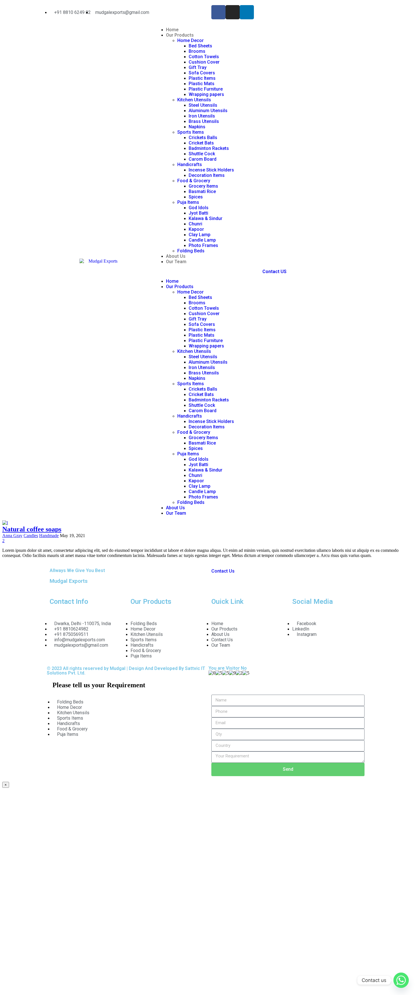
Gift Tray (198, 67)
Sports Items (190, 132)
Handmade (49, 535)
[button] (208, 271)
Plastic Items (202, 78)
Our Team (176, 261)
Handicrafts (189, 164)
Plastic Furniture (206, 89)
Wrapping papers (206, 94)
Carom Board (202, 159)
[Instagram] (233, 12)
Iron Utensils (202, 116)
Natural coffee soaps (31, 529)
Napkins (197, 126)
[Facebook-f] (218, 12)
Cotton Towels (204, 56)
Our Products (180, 35)
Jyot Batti (199, 213)
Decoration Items (207, 175)
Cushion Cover (204, 62)
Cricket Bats (201, 143)
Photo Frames (203, 245)
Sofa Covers (202, 73)
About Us (176, 256)
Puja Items (188, 202)
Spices (196, 197)
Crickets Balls (203, 137)
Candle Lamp (202, 240)
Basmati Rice (202, 191)
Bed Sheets (200, 46)
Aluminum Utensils (208, 110)
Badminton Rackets (209, 148)
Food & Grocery (193, 180)
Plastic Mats (201, 83)
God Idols (198, 207)
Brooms (197, 51)
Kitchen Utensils (194, 99)
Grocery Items (203, 186)
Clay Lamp (199, 234)
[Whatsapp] (401, 980)
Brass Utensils (204, 121)
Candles (31, 535)
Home (172, 29)
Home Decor (190, 40)
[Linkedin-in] (247, 12)
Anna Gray (12, 535)
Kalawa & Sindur (205, 218)
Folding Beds (191, 251)
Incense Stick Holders (211, 170)
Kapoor (196, 229)
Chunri (195, 224)
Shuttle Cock (202, 153)
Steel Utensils (203, 105)
